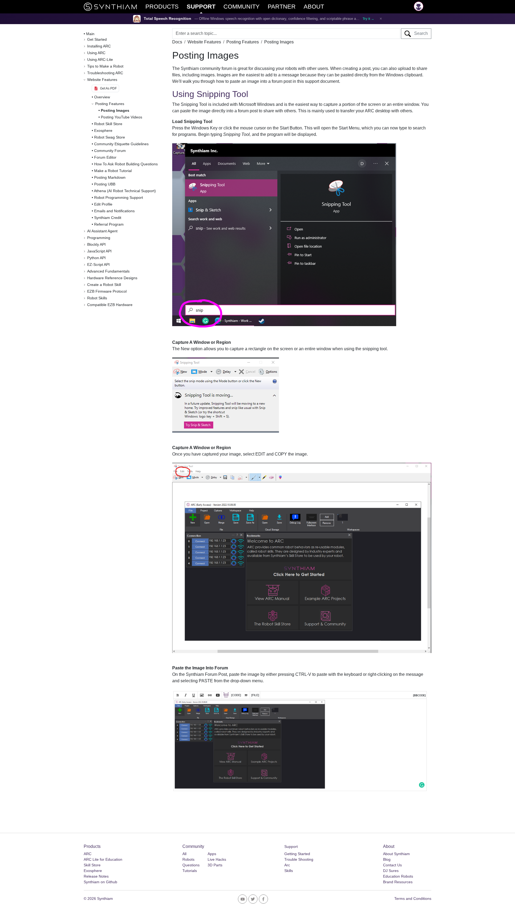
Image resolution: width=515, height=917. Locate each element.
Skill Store (92, 865)
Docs (177, 42)
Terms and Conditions (412, 898)
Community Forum (110, 150)
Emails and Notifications (114, 211)
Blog (387, 859)
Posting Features (242, 42)
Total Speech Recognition (167, 19)
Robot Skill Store (108, 124)
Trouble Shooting (298, 859)
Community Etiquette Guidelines (121, 144)
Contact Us (392, 865)
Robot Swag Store (109, 137)
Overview (102, 97)
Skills (288, 870)
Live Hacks (217, 859)
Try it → (368, 19)
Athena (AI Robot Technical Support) (125, 191)
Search (419, 33)
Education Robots (398, 876)
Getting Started (297, 854)
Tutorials (189, 870)
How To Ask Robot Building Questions (126, 164)
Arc (287, 865)
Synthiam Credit (107, 217)
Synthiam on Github (100, 882)
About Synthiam (396, 854)
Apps (212, 854)
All (184, 854)
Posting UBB (104, 184)
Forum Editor (105, 157)
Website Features (204, 42)
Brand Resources (398, 882)
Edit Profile (103, 204)
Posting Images (115, 110)
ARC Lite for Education (103, 859)
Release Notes (96, 876)
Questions (191, 865)
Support (291, 846)
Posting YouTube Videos (121, 117)
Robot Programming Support (118, 197)
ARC (87, 854)
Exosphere (103, 130)
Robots (188, 859)
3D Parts (215, 865)
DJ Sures (391, 870)
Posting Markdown (110, 177)
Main (90, 34)
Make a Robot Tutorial (113, 171)
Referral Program (109, 224)
